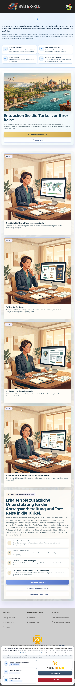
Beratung (6, 627)
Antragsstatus (8, 622)
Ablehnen (55, 680)
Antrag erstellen (9, 618)
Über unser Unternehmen (61, 622)
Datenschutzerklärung (39, 653)
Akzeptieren (55, 673)
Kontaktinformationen (60, 618)
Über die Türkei (33, 622)
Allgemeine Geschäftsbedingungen (20, 653)
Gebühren (31, 618)
